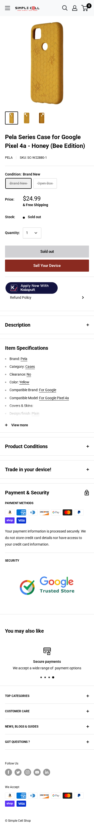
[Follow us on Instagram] (27, 772)
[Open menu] (7, 8)
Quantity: (12, 233)
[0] (85, 8)
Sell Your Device (47, 265)
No (29, 374)
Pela (9, 157)
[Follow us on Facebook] (8, 772)
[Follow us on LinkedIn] (46, 772)
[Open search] (65, 8)
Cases (30, 367)
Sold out (47, 251)
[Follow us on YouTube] (37, 772)
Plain (35, 413)
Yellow (24, 382)
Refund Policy (20, 297)
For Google (47, 390)
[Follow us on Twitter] (18, 772)
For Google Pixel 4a (54, 398)
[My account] (74, 8)
